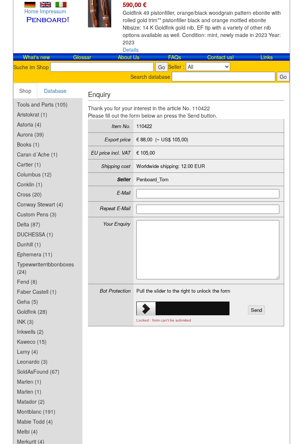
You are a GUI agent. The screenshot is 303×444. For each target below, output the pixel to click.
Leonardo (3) (32, 361)
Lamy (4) (27, 351)
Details (131, 49)
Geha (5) (27, 301)
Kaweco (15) (32, 341)
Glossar (82, 57)
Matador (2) (31, 401)
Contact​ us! (220, 57)
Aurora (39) (30, 134)
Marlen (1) (29, 381)
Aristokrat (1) (32, 114)
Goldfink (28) (32, 311)
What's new (36, 57)
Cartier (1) (29, 164)
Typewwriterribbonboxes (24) (45, 267)
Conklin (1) (29, 184)
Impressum (53, 11)
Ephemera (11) (34, 254)
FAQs (174, 57)
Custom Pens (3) (37, 214)
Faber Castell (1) (37, 291)
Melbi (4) (27, 431)
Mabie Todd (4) (35, 421)
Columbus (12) (34, 174)
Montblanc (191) (36, 411)
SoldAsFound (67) (38, 371)
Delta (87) (28, 224)
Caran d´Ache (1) (37, 154)
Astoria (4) (29, 124)
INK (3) (25, 321)
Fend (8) (27, 281)
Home (31, 11)
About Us (128, 57)
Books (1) (28, 144)
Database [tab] (55, 90)
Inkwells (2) (30, 331)
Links (267, 57)
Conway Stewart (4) (40, 204)
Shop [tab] (25, 90)
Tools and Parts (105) (42, 104)
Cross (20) (29, 194)
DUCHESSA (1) (35, 234)
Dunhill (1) (29, 244)
